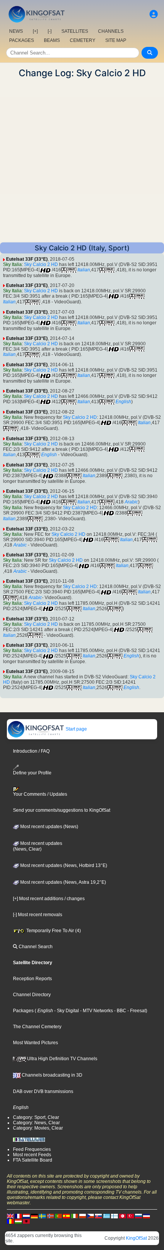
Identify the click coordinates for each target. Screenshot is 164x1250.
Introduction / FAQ (31, 751)
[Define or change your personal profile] (154, 14)
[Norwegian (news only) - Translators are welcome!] (50, 1216)
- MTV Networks (96, 1010)
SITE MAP (115, 40)
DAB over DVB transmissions (43, 1091)
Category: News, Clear (36, 1122)
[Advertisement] (82, 160)
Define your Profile (32, 773)
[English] (10, 1216)
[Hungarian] (18, 1221)
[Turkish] (130, 1216)
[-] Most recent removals (37, 914)
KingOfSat (136, 1238)
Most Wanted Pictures (35, 1042)
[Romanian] (10, 1221)
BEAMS (52, 40)
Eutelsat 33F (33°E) (27, 259)
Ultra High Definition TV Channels (61, 1058)
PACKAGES (21, 40)
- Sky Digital (66, 1010)
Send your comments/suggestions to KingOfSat (61, 810)
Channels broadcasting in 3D (51, 1075)
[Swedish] (42, 1216)
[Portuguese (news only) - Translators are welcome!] (58, 1216)
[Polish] (82, 1216)
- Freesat (136, 1010)
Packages (23, 1010)
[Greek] (106, 1216)
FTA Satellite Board (32, 1160)
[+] (35, 31)
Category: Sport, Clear (36, 1117)
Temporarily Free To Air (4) (53, 930)
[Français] (18, 1216)
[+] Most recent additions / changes (49, 898)
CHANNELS (111, 31)
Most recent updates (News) (48, 826)
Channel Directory (32, 994)
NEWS (16, 31)
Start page (75, 729)
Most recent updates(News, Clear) (37, 846)
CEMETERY (82, 40)
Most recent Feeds (32, 1154)
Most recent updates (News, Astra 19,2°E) (62, 882)
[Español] (66, 1216)
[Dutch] (26, 1216)
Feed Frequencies (32, 1149)
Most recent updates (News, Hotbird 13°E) (63, 865)
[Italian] (74, 1216)
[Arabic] (122, 1216)
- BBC (119, 1010)
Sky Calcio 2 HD (41, 264)
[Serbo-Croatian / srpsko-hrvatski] (146, 1216)
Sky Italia (12, 264)
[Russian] (138, 1216)
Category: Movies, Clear (38, 1128)
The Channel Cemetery (37, 1026)
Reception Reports (32, 978)
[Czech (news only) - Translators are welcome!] (90, 1216)
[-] (49, 31)
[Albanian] (26, 1221)
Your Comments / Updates (40, 794)
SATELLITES (74, 31)
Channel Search (35, 946)
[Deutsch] (34, 1216)
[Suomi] (114, 1216)
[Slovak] (98, 1216)
